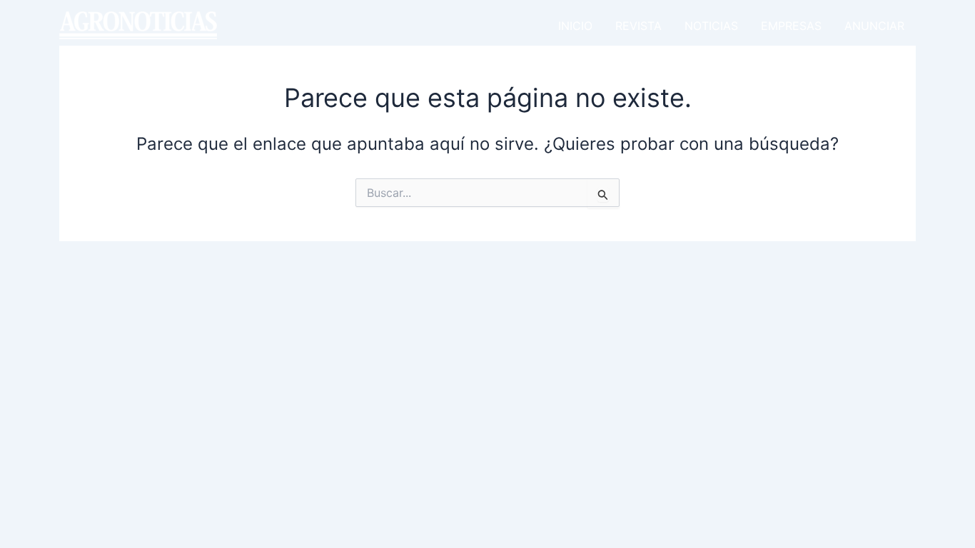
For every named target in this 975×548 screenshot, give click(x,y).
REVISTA (638, 26)
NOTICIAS (711, 26)
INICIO (575, 26)
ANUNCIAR (874, 26)
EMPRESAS (791, 26)
